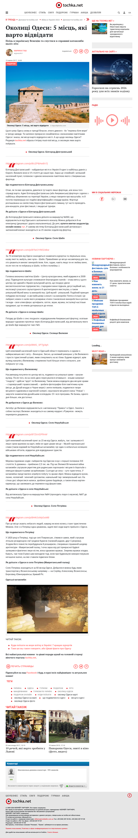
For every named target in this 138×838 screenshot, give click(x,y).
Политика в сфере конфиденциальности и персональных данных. (45, 828)
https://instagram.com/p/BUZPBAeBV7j (27, 163)
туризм (43, 688)
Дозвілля (95, 12)
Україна (17, 688)
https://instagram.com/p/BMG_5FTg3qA (27, 344)
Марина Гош (20, 51)
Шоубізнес (30, 12)
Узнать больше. (52, 832)
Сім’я (51, 12)
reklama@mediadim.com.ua (43, 819)
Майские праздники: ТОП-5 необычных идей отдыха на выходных (120, 302)
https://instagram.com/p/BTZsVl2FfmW (26, 434)
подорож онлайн (23, 695)
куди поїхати (44, 695)
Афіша (84, 12)
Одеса (30, 688)
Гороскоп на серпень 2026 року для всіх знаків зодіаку (111, 89)
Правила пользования (13, 828)
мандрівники (20, 691)
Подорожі (62, 12)
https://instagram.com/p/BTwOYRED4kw (27, 250)
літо (71, 688)
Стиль (42, 12)
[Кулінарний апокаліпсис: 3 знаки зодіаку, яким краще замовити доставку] (99, 359)
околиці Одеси (65, 691)
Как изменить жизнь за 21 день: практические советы (120, 283)
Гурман (74, 12)
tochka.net (30, 658)
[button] (124, 13)
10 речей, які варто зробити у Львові (25, 749)
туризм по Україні (42, 691)
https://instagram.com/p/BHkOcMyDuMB (27, 517)
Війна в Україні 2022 (51, 20)
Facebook (32, 673)
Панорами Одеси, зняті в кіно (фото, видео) (69, 749)
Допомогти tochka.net (28, 20)
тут (23, 227)
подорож (58, 688)
